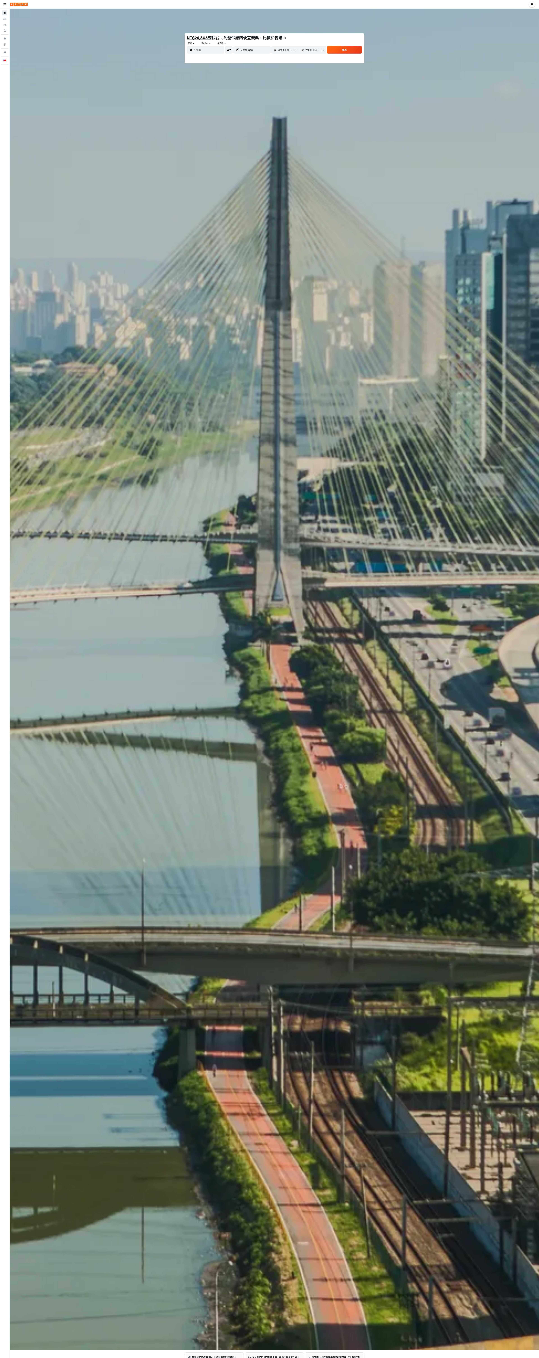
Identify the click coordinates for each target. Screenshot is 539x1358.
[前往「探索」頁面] (4, 38)
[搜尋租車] (4, 24)
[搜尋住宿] (4, 19)
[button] (5, 4)
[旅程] (4, 52)
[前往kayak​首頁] (19, 4)
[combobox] (191, 43)
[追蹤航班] (4, 44)
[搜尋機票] (4, 13)
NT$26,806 (197, 37)
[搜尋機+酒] (4, 30)
